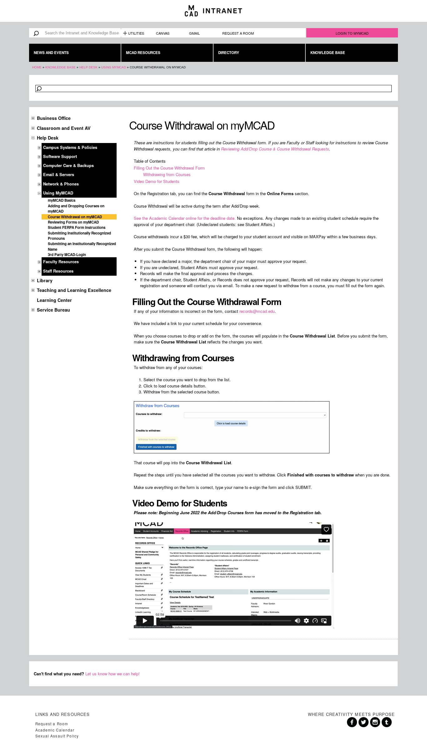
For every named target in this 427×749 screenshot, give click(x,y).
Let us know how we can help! (112, 674)
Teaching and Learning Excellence (74, 290)
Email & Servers (58, 174)
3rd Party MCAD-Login (67, 254)
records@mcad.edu (257, 311)
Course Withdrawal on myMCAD (75, 216)
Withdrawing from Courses (167, 174)
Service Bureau (53, 310)
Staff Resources (58, 271)
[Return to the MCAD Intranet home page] (213, 11)
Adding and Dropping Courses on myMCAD (76, 208)
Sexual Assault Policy (57, 735)
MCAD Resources (143, 52)
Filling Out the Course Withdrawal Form (169, 168)
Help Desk (88, 67)
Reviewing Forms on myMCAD (73, 222)
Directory (228, 52)
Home (37, 67)
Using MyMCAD (113, 67)
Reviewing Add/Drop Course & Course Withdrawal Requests (275, 149)
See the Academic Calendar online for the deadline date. (185, 218)
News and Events (51, 52)
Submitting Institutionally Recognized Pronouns (79, 235)
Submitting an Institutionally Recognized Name (82, 246)
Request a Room (238, 33)
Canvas (162, 33)
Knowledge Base (327, 52)
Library (45, 280)
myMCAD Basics (61, 200)
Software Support (60, 156)
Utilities (136, 33)
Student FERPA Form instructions (76, 227)
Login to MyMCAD (352, 33)
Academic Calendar (54, 729)
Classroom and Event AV (64, 128)
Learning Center (54, 300)
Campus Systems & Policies (70, 147)
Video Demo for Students (156, 181)
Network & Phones (61, 184)
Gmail (194, 33)
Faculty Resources (61, 261)
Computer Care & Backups (68, 165)
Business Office (54, 118)
